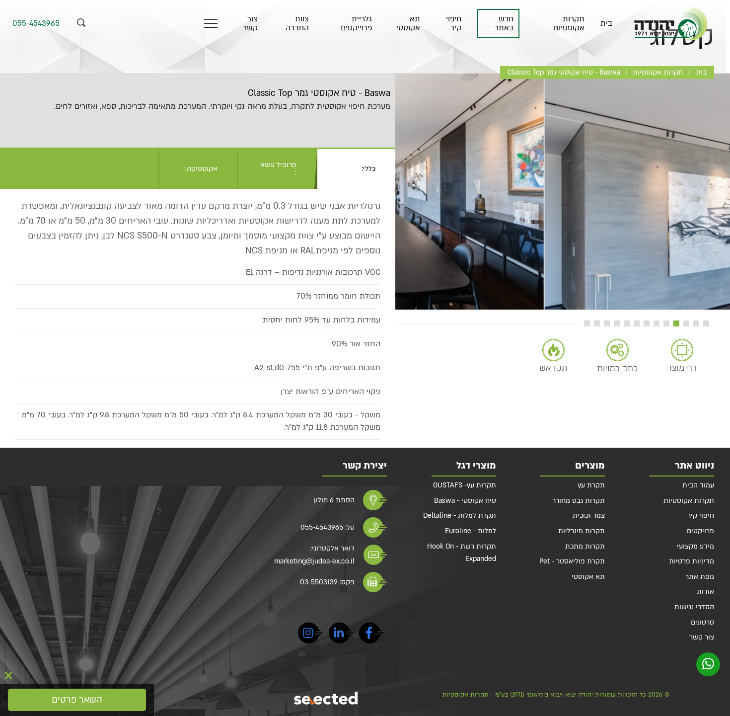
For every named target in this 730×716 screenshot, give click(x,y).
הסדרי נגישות (694, 607)
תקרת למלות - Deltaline (459, 515)
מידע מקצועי (695, 546)
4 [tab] (676, 323)
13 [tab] (587, 323)
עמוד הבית (698, 485)
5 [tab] (666, 323)
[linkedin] (341, 634)
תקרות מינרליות (581, 531)
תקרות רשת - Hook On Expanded (461, 553)
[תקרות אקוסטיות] (671, 23)
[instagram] (310, 634)
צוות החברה (297, 23)
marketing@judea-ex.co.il (314, 561)
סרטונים (702, 622)
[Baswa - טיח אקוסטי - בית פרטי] (563, 192)
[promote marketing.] (326, 698)
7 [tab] (647, 323)
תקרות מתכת (585, 546)
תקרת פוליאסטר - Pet (572, 561)
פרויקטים (700, 531)
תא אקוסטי (408, 23)
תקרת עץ (591, 485)
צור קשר (250, 23)
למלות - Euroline (470, 531)
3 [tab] (686, 323)
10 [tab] (617, 323)
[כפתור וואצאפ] (708, 664)
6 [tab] (656, 323)
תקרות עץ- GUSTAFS (464, 485)
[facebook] (371, 634)
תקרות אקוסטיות (568, 23)
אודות (705, 591)
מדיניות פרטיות (691, 561)
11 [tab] (607, 323)
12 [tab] (597, 323)
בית (606, 23)
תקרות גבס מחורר (578, 500)
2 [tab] (696, 323)
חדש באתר (504, 23)
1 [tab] (706, 323)
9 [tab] (627, 323)
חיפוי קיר (453, 23)
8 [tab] (637, 323)
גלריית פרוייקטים (356, 23)
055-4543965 (36, 23)
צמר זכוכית (589, 515)
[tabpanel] (562, 191)
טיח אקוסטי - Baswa (465, 500)
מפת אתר (699, 576)
